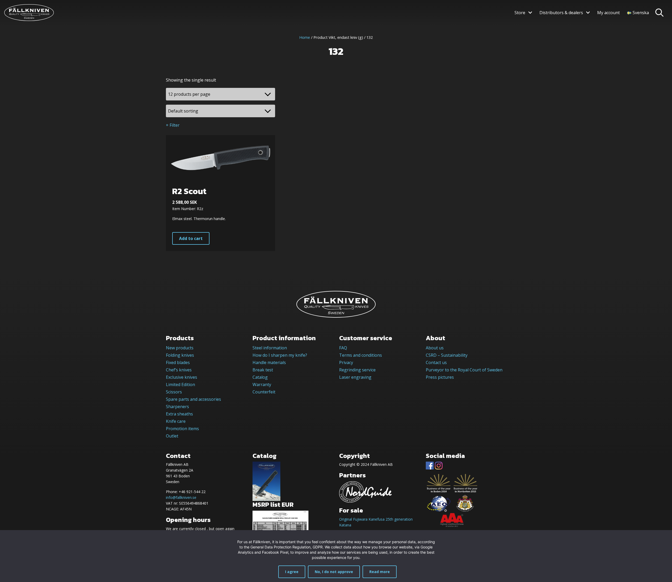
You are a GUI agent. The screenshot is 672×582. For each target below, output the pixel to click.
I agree (291, 571)
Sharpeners (177, 406)
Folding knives (180, 355)
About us (435, 348)
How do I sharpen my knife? (280, 355)
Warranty (262, 384)
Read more (379, 571)
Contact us (436, 362)
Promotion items (182, 428)
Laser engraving (355, 377)
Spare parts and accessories (193, 399)
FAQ (343, 348)
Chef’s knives (179, 370)
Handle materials (269, 362)
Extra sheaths (179, 414)
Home (304, 37)
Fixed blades (178, 362)
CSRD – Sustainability (447, 355)
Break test (263, 370)
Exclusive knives (181, 377)
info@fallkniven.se (181, 497)
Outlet (172, 436)
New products (179, 348)
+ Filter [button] (173, 125)
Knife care (176, 421)
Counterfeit (264, 392)
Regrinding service (357, 370)
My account (608, 12)
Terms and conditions (360, 355)
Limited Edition (180, 384)
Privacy (346, 362)
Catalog (260, 377)
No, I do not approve (334, 571)
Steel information (270, 348)
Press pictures (440, 377)
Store (519, 12)
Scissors (174, 392)
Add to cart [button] (191, 238)
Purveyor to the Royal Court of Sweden (464, 370)
